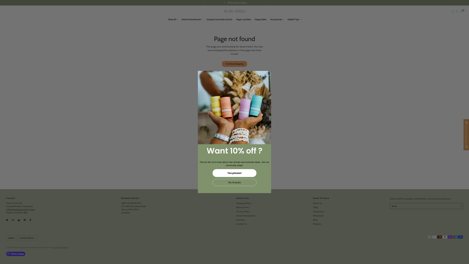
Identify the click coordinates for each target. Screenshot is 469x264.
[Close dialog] (269, 73)
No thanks (234, 182)
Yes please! (234, 173)
